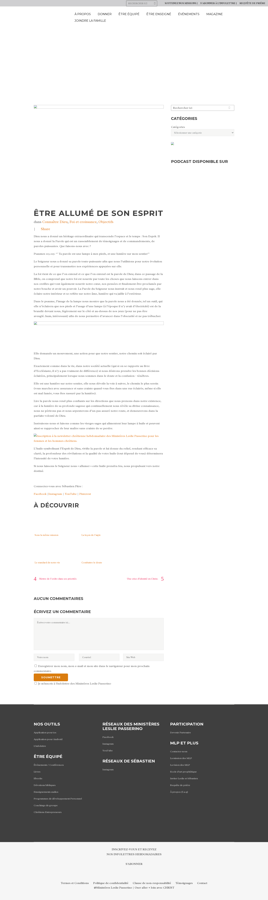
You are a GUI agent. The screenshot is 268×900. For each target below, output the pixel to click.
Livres (37, 771)
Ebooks (38, 778)
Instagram (55, 494)
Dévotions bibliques (45, 785)
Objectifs (105, 222)
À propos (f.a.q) (179, 791)
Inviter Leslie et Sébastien (184, 778)
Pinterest (85, 494)
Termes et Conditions (75, 883)
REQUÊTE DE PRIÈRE (252, 3)
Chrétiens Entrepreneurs (48, 812)
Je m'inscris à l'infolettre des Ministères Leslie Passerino (74, 683)
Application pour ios (45, 732)
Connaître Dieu (55, 222)
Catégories (178, 127)
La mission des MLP (181, 758)
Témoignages (184, 883)
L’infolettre (40, 746)
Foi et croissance (83, 222)
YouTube (71, 494)
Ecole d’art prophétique (183, 771)
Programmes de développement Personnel (58, 798)
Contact (202, 883)
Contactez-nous (178, 751)
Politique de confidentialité (110, 883)
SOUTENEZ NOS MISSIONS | (181, 3)
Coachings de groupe (46, 805)
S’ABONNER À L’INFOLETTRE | (218, 3)
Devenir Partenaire (180, 732)
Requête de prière (180, 785)
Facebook (40, 494)
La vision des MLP (180, 764)
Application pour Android (48, 739)
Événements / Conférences (49, 764)
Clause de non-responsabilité (152, 883)
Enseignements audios (46, 791)
